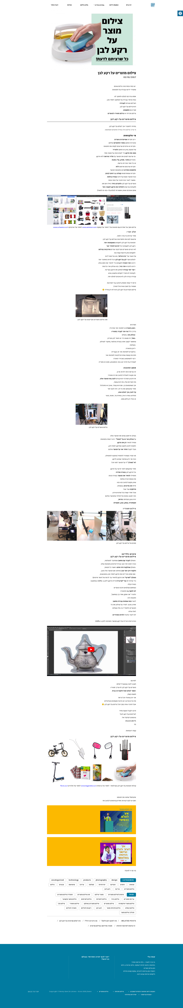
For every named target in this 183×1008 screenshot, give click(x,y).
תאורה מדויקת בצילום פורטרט (101, 926)
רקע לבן (107, 889)
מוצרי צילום (99, 894)
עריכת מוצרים (129, 899)
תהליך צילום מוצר (127, 912)
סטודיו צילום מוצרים (65, 894)
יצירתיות (102, 884)
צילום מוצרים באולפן (91, 903)
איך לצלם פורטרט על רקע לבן (70, 921)
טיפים (122, 884)
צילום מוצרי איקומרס (126, 903)
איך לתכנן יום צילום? (109, 921)
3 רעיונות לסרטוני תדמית (125, 926)
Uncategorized (57, 880)
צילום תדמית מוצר (113, 908)
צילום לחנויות (101, 899)
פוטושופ (72, 884)
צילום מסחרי (74, 903)
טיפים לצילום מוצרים (116, 894)
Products (87, 880)
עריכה (82, 884)
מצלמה (91, 884)
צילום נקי (61, 903)
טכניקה (113, 884)
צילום (52, 884)
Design (114, 880)
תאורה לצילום (71, 908)
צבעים (61, 884)
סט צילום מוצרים (84, 894)
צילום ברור (115, 899)
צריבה (117, 889)
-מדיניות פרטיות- (131, 995)
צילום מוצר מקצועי (69, 899)
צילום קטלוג (129, 908)
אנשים (132, 884)
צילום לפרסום (86, 899)
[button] (180, 13)
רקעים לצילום (86, 908)
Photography (101, 880)
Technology (74, 880)
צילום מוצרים (129, 889)
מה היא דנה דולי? (90, 921)
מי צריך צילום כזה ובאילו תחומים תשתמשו (120, 130)
